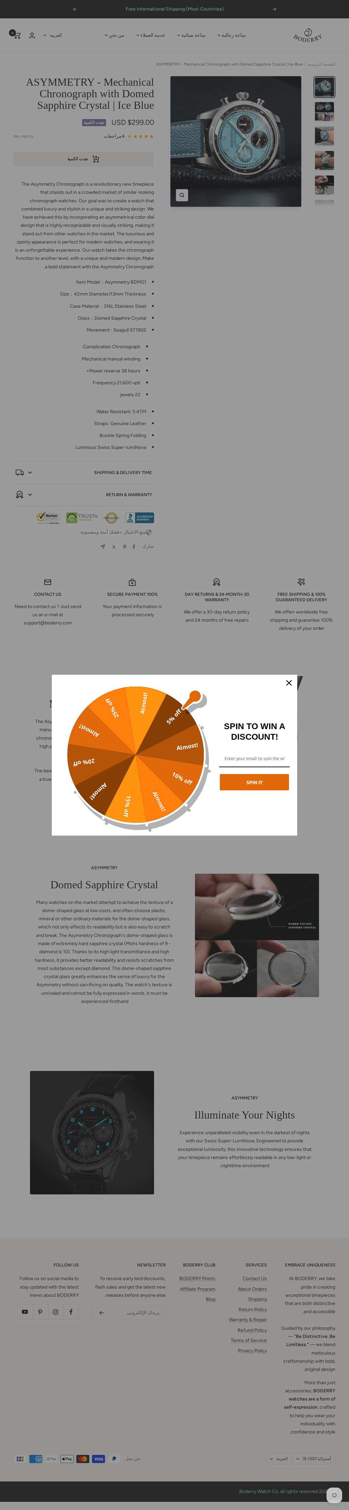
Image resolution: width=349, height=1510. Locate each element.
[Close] (289, 683)
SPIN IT (254, 782)
